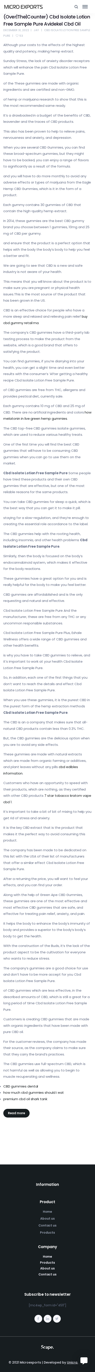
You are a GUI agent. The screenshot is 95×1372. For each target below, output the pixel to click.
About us (47, 1218)
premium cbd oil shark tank (25, 1099)
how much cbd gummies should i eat (33, 1092)
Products (47, 1232)
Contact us (47, 1225)
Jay (36, 30)
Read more (16, 1113)
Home (47, 1211)
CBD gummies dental (20, 1086)
